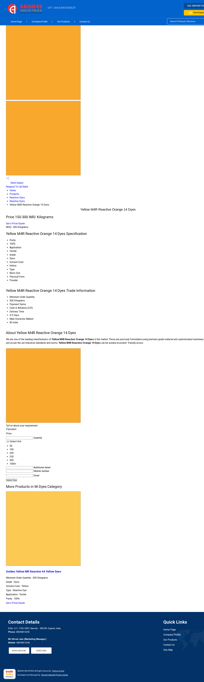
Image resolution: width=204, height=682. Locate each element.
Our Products (63, 21)
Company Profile (39, 21)
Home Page (16, 21)
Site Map (168, 649)
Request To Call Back (17, 186)
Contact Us (85, 21)
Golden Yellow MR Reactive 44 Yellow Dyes (33, 571)
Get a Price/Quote (15, 223)
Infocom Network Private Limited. (54, 675)
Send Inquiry (16, 182)
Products (14, 194)
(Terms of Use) (58, 671)
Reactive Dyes (17, 197)
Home (13, 190)
